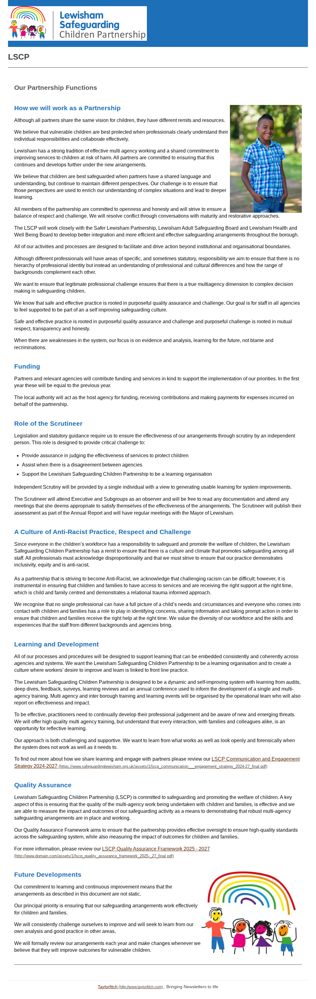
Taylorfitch (108, 986)
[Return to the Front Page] (77, 23)
